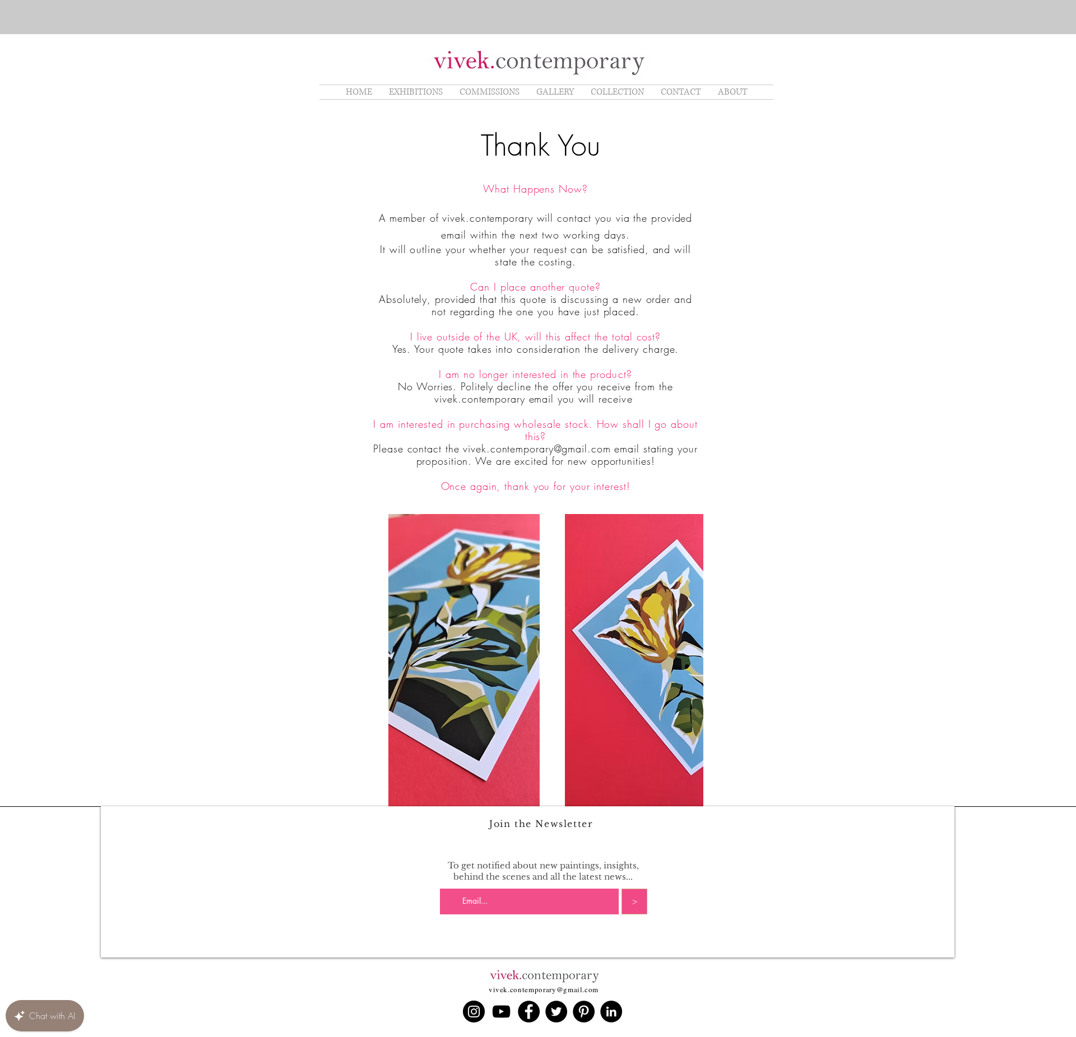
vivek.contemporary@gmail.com (536, 448)
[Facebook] (529, 1011)
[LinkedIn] (611, 1011)
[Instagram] (474, 1011)
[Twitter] (556, 1011)
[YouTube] (501, 1011)
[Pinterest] (584, 1011)
